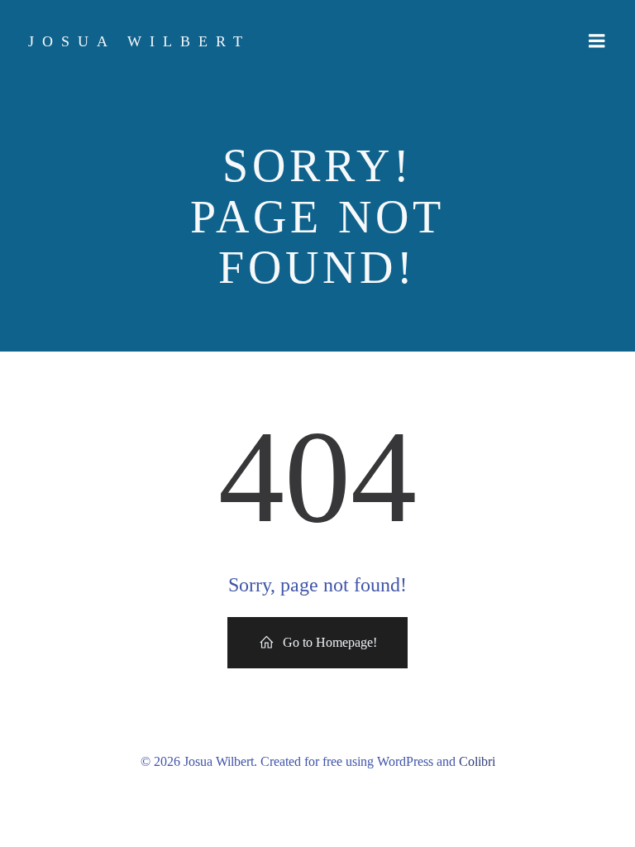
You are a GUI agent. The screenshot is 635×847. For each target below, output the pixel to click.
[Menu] (597, 41)
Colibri (477, 761)
